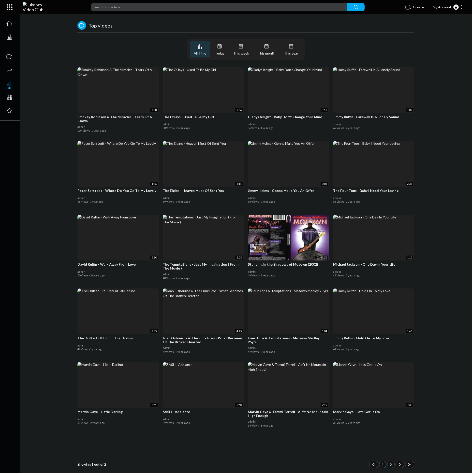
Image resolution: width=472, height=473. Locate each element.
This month (266, 53)
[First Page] (373, 464)
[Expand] (9, 7)
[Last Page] (409, 464)
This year (291, 53)
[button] (448, 7)
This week (241, 53)
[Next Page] (399, 464)
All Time (200, 53)
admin (81, 126)
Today (219, 53)
